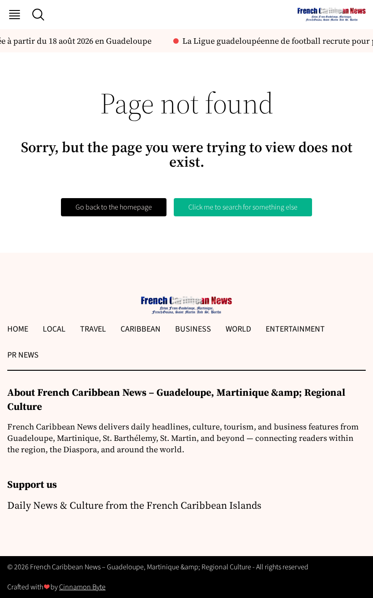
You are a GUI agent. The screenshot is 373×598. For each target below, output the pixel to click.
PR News (23, 355)
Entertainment (295, 329)
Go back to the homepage (114, 207)
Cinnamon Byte (82, 587)
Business (193, 329)
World (238, 329)
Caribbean (141, 329)
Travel (93, 329)
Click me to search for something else (242, 207)
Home (17, 329)
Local (54, 329)
